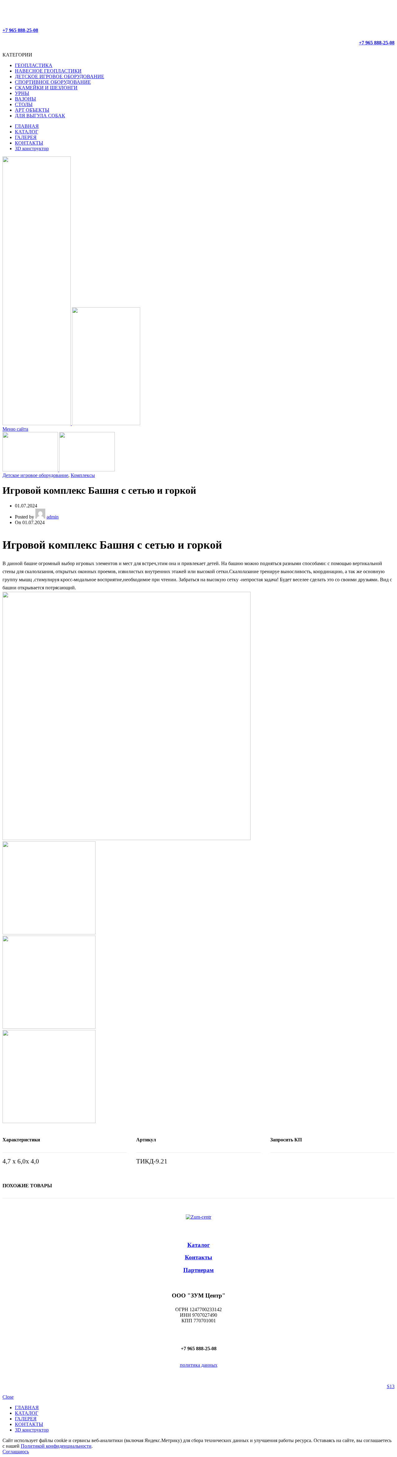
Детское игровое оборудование (35, 475)
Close (8, 1397)
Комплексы (83, 475)
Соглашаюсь (15, 1451)
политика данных (198, 1365)
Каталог (198, 1245)
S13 (391, 1386)
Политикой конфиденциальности (56, 1446)
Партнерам (198, 1270)
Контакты (198, 1257)
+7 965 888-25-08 (20, 30)
